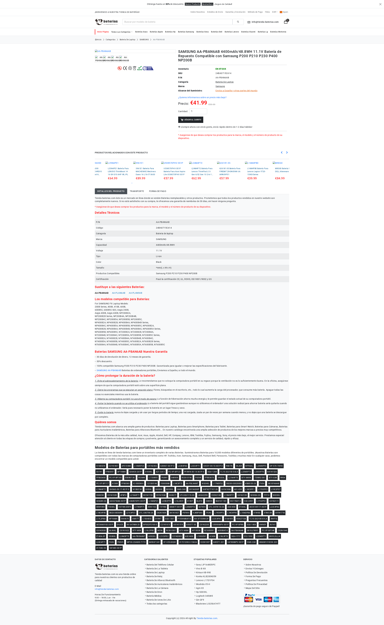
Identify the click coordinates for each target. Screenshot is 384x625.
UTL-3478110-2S (216, 507)
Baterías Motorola (278, 32)
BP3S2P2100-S (150, 524)
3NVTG (274, 519)
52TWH (202, 507)
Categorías (110, 40)
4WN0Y (262, 524)
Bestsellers (207, 4)
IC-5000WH (138, 483)
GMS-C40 (181, 489)
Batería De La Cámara (157, 588)
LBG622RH (203, 495)
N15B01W (137, 489)
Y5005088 (165, 483)
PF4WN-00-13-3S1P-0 (194, 472)
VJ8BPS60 (197, 513)
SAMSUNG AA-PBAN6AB (109, 370)
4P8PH (123, 495)
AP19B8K (121, 472)
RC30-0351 (171, 530)
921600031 (209, 530)
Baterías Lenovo (232, 32)
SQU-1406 (251, 524)
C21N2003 (177, 536)
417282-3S (101, 548)
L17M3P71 (139, 507)
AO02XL (152, 536)
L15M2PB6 (245, 513)
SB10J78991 (252, 530)
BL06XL (112, 530)
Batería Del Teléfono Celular (160, 564)
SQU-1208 (212, 472)
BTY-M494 (246, 477)
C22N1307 (205, 542)
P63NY (164, 477)
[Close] (380, 4)
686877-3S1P (176, 507)
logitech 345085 (204, 596)
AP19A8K (113, 519)
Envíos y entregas (254, 568)
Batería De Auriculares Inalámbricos (164, 584)
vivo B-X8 (201, 568)
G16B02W (100, 466)
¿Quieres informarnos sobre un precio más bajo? (202, 97)
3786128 (268, 513)
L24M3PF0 (261, 466)
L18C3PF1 (250, 489)
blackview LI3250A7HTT (208, 603)
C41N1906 (226, 489)
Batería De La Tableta (157, 568)
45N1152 (152, 507)
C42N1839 (161, 513)
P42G (111, 542)
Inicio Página (103, 32)
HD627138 (241, 519)
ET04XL (242, 507)
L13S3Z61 (201, 536)
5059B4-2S (255, 495)
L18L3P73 (223, 536)
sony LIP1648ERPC (206, 564)
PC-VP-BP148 (268, 530)
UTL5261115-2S (187, 495)
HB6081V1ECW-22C (268, 542)
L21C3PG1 (164, 536)
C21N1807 (113, 466)
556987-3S (130, 477)
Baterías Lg (263, 32)
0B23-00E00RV (116, 513)
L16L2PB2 (149, 530)
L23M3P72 (246, 472)
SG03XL (159, 489)
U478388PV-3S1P (236, 542)
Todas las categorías (121, 32)
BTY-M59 (137, 530)
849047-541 (154, 542)
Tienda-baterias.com (207, 618)
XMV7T (135, 519)
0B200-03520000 (234, 483)
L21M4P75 (233, 477)
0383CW (100, 495)
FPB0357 (110, 472)
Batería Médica (154, 596)
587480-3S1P (116, 548)
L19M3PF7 (229, 495)
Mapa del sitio (253, 588)
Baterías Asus (141, 32)
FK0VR (198, 477)
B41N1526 (272, 472)
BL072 (199, 501)
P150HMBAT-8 (184, 519)
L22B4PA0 (182, 466)
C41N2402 (152, 466)
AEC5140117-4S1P (258, 507)
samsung (144, 40)
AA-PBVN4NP (139, 536)
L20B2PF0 (166, 501)
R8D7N (229, 466)
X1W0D (257, 513)
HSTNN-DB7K (124, 507)
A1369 (115, 483)
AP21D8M (126, 466)
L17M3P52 (218, 483)
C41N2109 (242, 495)
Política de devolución (257, 572)
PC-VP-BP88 (237, 524)
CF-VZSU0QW (169, 542)
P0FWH (186, 513)
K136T (190, 501)
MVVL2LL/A (274, 536)
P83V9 (120, 542)
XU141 (99, 472)
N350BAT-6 (223, 530)
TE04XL (111, 507)
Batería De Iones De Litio (159, 600)
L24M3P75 (124, 536)
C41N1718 (280, 513)
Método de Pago (255, 12)
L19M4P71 (101, 489)
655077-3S (191, 524)
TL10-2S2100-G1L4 (258, 519)
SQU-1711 (236, 536)
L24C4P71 (101, 542)
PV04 (262, 483)
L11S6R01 (153, 477)
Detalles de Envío (215, 12)
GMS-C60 (251, 542)
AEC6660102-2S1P (104, 524)
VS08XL (112, 536)
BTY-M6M (184, 530)
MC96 (160, 530)
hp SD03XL (201, 592)
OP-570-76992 (276, 466)
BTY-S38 (273, 477)
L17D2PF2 (262, 489)
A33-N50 (232, 507)
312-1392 (248, 536)
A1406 (212, 536)
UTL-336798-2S (146, 513)
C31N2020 (101, 530)
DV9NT (158, 519)
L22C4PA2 (274, 507)
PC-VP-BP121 (174, 472)
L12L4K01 (179, 501)
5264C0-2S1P (135, 472)
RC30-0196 (187, 477)
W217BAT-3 (235, 501)
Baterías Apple (156, 32)
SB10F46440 (273, 483)
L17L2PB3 (101, 519)
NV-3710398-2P (201, 519)
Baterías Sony (202, 32)
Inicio (99, 40)
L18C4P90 (232, 513)
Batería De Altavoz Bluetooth (161, 580)
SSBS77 (172, 495)
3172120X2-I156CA (188, 542)
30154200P (194, 489)
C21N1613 (165, 524)
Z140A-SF (100, 536)
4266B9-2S (101, 501)
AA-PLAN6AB (118, 293)
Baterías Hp (170, 32)
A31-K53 (238, 489)
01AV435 (229, 519)
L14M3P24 (139, 466)
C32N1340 (282, 530)
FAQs (267, 12)
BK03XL (276, 495)
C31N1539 (112, 495)
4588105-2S (250, 483)
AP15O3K (196, 530)
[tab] (111, 191)
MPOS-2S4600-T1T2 (136, 542)
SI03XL (148, 489)
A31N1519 (178, 524)
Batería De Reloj (154, 576)
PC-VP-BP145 (115, 477)
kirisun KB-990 (203, 572)
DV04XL (148, 472)
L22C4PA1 (216, 519)
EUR (274, 12)
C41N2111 (274, 501)
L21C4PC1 (131, 513)
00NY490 (100, 507)
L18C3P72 (177, 483)
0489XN (174, 477)
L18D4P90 (101, 513)
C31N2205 (204, 524)
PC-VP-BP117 (102, 483)
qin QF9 (200, 600)
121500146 (152, 483)
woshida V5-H (203, 584)
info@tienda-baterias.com (107, 589)
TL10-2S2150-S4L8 (229, 472)
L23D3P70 (259, 472)
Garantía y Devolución (235, 12)
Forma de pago (253, 576)
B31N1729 (148, 495)
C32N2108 (216, 495)
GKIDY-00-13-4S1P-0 (213, 466)
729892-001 (260, 477)
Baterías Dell (216, 32)
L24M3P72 (190, 507)
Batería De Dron (154, 592)
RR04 (282, 477)
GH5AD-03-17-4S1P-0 (119, 489)
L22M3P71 (261, 536)
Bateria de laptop (127, 40)
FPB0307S (209, 477)
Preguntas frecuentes (257, 580)
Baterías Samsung (186, 32)
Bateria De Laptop (156, 572)
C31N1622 (124, 530)
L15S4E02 (147, 519)
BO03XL (170, 489)
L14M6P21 (153, 501)
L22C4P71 (195, 466)
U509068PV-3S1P (221, 524)
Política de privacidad (256, 584)
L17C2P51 (261, 501)
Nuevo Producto (192, 4)
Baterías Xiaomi (248, 32)
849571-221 (218, 542)
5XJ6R (239, 466)
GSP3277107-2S (210, 489)
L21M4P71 (135, 495)
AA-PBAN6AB (101, 293)
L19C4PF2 (219, 513)
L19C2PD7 (276, 489)
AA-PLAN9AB (135, 293)
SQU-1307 (169, 519)
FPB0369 (125, 483)
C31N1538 (161, 495)
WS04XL (206, 483)
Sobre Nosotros (197, 12)
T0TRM (162, 507)
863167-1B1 (221, 501)
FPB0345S (101, 477)
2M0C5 (209, 501)
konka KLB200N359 (206, 576)
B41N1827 (174, 513)
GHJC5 (120, 524)
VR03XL (221, 477)
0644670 (125, 519)
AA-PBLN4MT (192, 483)
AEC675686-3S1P (118, 501)
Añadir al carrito (192, 120)
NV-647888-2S (133, 524)
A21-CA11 (160, 472)
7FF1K (267, 495)
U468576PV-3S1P (137, 501)
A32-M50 (189, 536)
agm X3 (200, 588)
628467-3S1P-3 (167, 466)
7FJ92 (208, 513)
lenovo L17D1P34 (205, 580)
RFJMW (141, 477)
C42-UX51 (248, 501)
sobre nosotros (253, 564)
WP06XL (249, 466)
